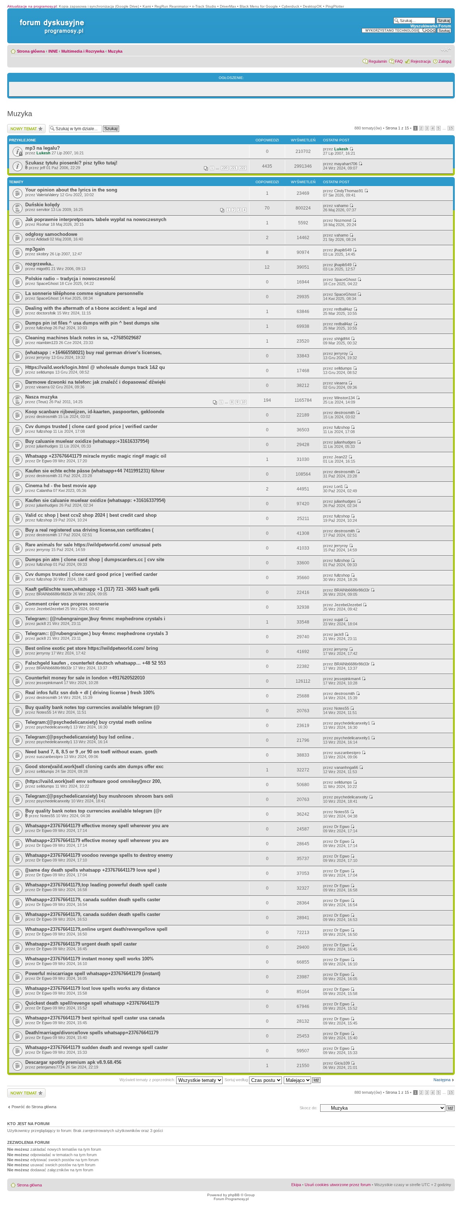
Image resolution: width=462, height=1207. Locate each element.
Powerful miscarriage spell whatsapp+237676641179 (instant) (92, 973)
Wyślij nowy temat (23, 126)
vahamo (341, 205)
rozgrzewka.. (39, 263)
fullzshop (44, 328)
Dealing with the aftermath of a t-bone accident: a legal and (91, 308)
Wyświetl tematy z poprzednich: (147, 1080)
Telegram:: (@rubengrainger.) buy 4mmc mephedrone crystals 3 (96, 633)
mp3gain (35, 249)
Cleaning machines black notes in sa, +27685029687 (83, 337)
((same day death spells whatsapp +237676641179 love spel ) (92, 870)
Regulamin (378, 61)
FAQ (399, 61)
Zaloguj (445, 61)
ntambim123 (47, 342)
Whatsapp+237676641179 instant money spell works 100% (89, 958)
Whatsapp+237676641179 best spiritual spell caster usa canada (95, 1018)
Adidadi (42, 239)
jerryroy (43, 357)
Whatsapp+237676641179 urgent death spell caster (81, 944)
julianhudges (47, 446)
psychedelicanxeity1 (54, 727)
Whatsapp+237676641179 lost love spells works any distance (92, 988)
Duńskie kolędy (42, 204)
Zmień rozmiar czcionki (446, 50)
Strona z (397, 128)
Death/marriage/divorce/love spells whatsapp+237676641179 (91, 1032)
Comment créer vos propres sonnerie (67, 604)
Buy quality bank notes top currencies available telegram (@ (92, 707)
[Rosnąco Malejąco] (302, 1080)
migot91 (43, 268)
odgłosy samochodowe (51, 234)
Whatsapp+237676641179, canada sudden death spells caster (92, 899)
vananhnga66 (346, 767)
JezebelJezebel (50, 609)
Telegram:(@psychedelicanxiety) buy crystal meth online (88, 722)
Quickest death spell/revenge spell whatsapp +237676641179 (92, 1003)
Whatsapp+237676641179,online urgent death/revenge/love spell (96, 929)
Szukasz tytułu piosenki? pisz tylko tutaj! (71, 163)
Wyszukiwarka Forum (430, 26)
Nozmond (342, 220)
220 (224, 168)
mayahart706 (345, 164)
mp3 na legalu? (42, 148)
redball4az (343, 309)
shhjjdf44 (342, 338)
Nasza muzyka (41, 397)
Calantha (44, 490)
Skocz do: (308, 1108)
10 (243, 402)
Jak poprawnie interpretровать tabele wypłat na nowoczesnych (95, 219)
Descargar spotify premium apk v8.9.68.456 (73, 1062)
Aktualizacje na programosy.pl (32, 6)
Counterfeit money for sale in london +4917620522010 (85, 677)
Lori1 (338, 486)
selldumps (45, 372)
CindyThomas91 (348, 191)
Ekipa (296, 1184)
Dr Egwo (44, 461)
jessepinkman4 (49, 682)
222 (242, 168)
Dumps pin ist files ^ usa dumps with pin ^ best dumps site (92, 323)
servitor (43, 209)
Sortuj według (237, 1080)
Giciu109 (342, 1063)
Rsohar (42, 224)
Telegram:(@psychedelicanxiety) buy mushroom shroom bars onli (99, 796)
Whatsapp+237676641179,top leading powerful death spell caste (96, 884)
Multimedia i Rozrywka (82, 51)
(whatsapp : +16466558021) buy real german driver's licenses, (93, 352)
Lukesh (43, 153)
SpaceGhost (47, 283)
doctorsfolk (46, 313)
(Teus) (42, 402)
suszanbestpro (49, 756)
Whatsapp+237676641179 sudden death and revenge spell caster (96, 1047)
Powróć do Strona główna (34, 1107)
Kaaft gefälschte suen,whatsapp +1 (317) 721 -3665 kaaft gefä (92, 589)
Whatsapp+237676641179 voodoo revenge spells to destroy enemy (99, 855)
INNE (53, 51)
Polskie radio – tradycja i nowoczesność (70, 278)
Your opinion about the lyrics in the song (71, 190)
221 (233, 168)
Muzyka (115, 51)
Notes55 (43, 712)
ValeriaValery (47, 195)
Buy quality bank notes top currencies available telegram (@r (93, 811)
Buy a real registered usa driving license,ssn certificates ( (89, 530)
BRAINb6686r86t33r (54, 594)
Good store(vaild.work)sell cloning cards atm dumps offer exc (94, 766)
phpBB (234, 1195)
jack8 (41, 623)
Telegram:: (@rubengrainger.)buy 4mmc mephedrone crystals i (95, 618)
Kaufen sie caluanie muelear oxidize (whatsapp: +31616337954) (95, 500)
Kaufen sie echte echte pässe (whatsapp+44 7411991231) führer (95, 470)
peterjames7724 (50, 1067)
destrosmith (46, 416)
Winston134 (344, 398)
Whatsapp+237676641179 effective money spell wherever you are (97, 825)
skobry (42, 254)
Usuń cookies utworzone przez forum (338, 1184)
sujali (338, 619)
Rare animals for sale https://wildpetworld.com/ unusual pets (93, 544)
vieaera (42, 387)
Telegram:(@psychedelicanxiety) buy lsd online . (79, 737)
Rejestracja (421, 61)
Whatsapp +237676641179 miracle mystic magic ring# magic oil (95, 456)
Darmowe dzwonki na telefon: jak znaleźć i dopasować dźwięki (95, 382)
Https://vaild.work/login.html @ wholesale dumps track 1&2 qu (95, 367)
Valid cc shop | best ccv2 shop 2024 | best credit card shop (91, 515)
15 (451, 128)
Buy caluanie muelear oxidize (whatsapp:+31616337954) (87, 441)
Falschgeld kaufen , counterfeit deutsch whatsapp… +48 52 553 (95, 663)
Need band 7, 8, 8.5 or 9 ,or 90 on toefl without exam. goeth (91, 751)
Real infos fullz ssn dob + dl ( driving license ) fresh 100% (90, 692)
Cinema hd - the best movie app (60, 485)
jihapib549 (343, 250)
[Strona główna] (50, 19)
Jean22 (340, 457)
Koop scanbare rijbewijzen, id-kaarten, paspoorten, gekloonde (94, 411)
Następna (441, 1080)
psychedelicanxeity (53, 801)
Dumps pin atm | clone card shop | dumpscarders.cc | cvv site (94, 559)
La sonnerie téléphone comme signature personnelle (84, 293)
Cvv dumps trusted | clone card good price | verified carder (91, 426)
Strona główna (31, 51)
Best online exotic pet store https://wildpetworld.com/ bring (91, 648)
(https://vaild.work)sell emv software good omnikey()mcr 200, (93, 781)
